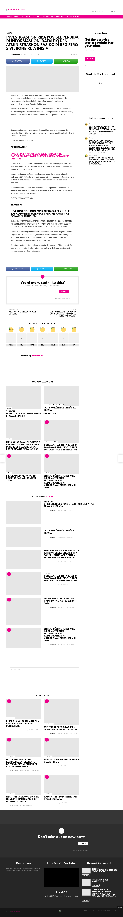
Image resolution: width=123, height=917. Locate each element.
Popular (96, 12)
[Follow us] (109, 16)
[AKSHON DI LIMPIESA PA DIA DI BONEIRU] (2, 458)
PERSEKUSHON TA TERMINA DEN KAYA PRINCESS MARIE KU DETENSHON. (22, 723)
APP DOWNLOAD (73, 16)
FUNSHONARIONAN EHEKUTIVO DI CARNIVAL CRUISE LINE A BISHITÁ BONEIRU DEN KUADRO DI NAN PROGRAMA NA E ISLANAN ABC (104, 893)
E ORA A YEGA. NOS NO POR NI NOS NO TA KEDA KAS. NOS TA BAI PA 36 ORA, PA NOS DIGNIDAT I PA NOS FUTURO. (102, 160)
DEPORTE (45, 16)
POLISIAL (36, 16)
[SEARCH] (112, 16)
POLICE (61, 404)
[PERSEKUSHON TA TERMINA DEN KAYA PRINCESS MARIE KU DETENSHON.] (23, 709)
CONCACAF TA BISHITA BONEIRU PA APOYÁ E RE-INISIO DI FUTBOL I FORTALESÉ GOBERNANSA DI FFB (61, 447)
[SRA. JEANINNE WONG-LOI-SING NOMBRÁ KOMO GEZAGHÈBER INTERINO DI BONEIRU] (23, 785)
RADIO (16, 16)
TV (22, 16)
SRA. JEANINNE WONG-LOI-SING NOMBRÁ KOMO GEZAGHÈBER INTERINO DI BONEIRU (22, 799)
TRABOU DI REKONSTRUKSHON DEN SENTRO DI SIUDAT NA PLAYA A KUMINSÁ (31, 413)
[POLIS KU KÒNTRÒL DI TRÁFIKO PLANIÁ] (61, 396)
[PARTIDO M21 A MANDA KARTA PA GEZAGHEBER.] (61, 747)
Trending (111, 12)
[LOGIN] (116, 16)
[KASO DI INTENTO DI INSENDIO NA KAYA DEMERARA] (61, 785)
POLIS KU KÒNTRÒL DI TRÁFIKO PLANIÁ (101, 881)
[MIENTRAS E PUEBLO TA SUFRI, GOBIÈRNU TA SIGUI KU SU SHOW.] (61, 712)
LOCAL (9, 408)
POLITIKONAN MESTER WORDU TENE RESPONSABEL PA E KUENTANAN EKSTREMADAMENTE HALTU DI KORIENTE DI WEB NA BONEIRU (102, 130)
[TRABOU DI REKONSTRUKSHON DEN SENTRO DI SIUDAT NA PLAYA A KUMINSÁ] (23, 397)
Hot (103, 12)
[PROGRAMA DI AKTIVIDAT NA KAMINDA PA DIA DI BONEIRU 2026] (23, 464)
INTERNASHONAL (57, 16)
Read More (86, 875)
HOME (9, 16)
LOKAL (28, 16)
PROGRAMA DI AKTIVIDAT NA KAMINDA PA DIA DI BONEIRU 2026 (21, 478)
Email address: (89, 50)
